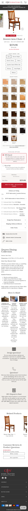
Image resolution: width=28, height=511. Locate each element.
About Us (4, 501)
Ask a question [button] (14, 457)
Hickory (9, 68)
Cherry (19, 60)
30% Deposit (8, 155)
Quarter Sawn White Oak (13, 64)
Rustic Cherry (10, 60)
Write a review (14, 453)
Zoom (7, 80)
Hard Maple (17, 68)
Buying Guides (5, 491)
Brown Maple (16, 56)
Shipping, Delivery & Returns (14, 224)
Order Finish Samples (13, 147)
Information (5, 487)
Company (4, 482)
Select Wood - (14, 53)
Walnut (14, 72)
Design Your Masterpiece (14, 220)
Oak (8, 56)
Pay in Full (7, 165)
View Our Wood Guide (19, 145)
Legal (3, 496)
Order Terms (14, 227)
